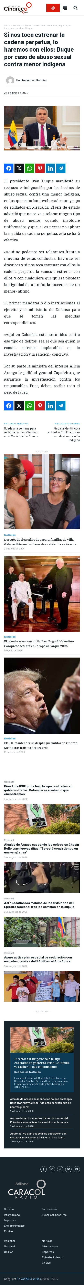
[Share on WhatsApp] (29, 168)
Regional (9, 840)
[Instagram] (52, 1169)
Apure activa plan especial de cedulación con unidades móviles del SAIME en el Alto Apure (38, 959)
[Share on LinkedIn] (50, 168)
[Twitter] (68, 1169)
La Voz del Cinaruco (29, 1278)
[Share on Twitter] (19, 168)
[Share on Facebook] (8, 168)
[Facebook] (43, 1169)
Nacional (9, 781)
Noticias (17, 25)
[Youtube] (77, 1169)
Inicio (7, 25)
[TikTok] (60, 1169)
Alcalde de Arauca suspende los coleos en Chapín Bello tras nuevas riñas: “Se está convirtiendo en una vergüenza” (41, 848)
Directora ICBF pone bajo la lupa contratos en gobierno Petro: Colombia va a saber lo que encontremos (38, 790)
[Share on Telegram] (60, 168)
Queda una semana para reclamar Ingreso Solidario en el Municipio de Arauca (21, 432)
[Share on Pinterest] (40, 168)
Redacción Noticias (27, 1072)
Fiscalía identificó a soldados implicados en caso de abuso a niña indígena (64, 434)
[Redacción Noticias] (11, 80)
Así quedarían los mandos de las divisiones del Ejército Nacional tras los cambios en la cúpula (39, 905)
